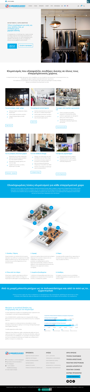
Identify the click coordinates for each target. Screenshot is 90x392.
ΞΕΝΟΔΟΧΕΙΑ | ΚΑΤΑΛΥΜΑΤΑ (53, 358)
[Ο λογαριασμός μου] (78, 6)
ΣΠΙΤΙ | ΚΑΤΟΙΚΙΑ (50, 355)
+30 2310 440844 (10, 1)
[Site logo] (15, 6)
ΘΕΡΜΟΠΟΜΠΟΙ (30, 363)
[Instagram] (73, 381)
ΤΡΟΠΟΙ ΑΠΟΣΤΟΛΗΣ (73, 359)
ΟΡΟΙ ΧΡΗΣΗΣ (71, 353)
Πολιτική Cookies (45, 389)
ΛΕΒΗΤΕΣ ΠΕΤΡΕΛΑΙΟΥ (31, 358)
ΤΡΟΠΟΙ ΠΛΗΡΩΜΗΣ (73, 356)
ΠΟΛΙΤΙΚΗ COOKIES (73, 370)
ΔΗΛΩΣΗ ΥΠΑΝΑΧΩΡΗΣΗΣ (73, 376)
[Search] (84, 6)
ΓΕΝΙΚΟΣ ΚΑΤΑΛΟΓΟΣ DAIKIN (33, 367)
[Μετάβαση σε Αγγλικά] (67, 6)
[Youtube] (70, 381)
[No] (50, 389)
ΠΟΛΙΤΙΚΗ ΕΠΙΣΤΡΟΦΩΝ (75, 363)
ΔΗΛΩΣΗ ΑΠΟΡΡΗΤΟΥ (74, 366)
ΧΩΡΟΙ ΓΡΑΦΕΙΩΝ (50, 363)
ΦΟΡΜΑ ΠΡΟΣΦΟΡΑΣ (74, 373)
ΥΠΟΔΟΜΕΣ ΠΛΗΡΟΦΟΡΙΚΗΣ (53, 367)
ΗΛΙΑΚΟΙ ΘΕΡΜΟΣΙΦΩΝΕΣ (32, 360)
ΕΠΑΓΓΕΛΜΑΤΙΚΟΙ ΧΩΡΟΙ (52, 360)
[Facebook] (67, 381)
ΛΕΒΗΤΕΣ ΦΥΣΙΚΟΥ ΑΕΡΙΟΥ (32, 355)
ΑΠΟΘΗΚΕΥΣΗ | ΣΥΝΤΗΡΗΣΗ (53, 365)
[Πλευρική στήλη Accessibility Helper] (88, 1)
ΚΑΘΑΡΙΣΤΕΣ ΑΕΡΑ (30, 365)
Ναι (39, 389)
